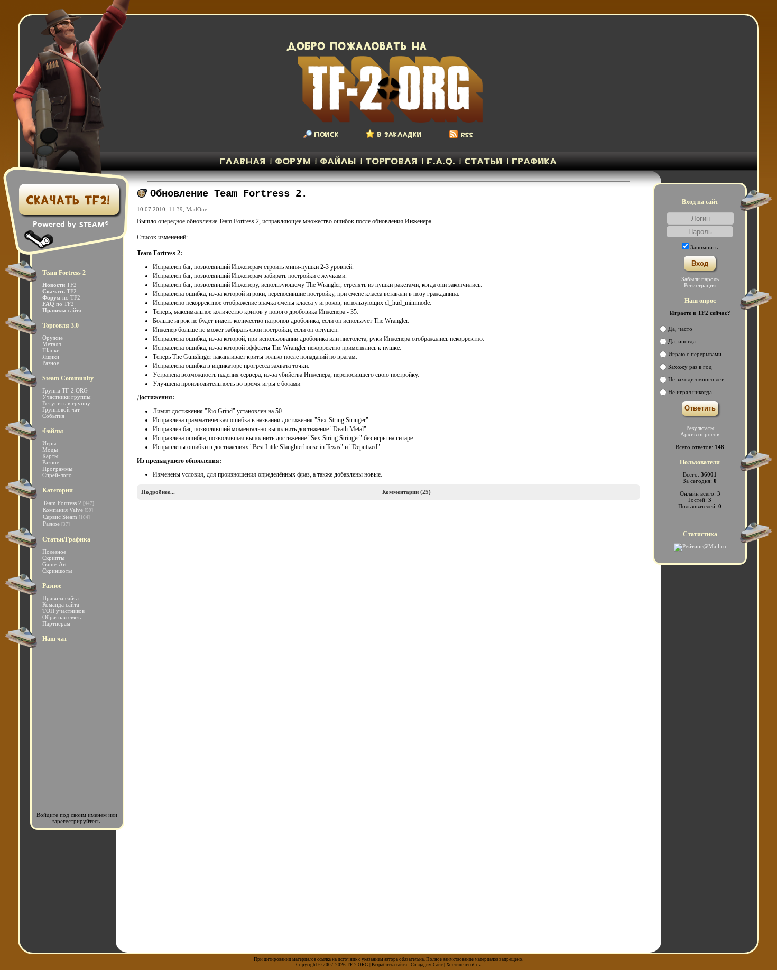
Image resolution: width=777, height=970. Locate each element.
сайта (61, 310)
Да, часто (680, 328)
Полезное (54, 551)
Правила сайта (60, 598)
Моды (50, 449)
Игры (49, 443)
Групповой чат (61, 409)
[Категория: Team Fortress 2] (142, 195)
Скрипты (53, 558)
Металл (51, 344)
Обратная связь (61, 617)
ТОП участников (63, 611)
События (53, 416)
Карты (50, 456)
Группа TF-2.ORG (65, 390)
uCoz (475, 964)
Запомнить (704, 247)
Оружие (52, 337)
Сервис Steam (60, 517)
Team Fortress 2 (62, 503)
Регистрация (700, 285)
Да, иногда (682, 341)
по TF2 (61, 297)
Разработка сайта (389, 964)
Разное (50, 363)
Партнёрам (56, 623)
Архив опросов (699, 434)
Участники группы (66, 397)
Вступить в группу (66, 403)
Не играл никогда (690, 392)
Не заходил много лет (696, 379)
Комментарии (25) (406, 492)
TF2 (59, 285)
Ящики (50, 356)
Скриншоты (57, 570)
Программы (57, 468)
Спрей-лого (57, 475)
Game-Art (54, 564)
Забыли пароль (700, 279)
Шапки (51, 350)
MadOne (196, 209)
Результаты (700, 428)
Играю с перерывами (695, 354)
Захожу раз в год (690, 366)
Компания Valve (63, 510)
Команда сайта (60, 604)
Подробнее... (158, 492)
